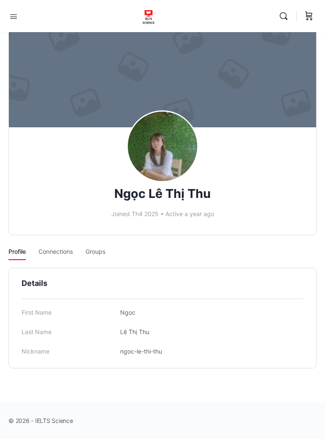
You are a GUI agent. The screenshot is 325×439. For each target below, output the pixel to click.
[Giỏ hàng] (308, 16)
